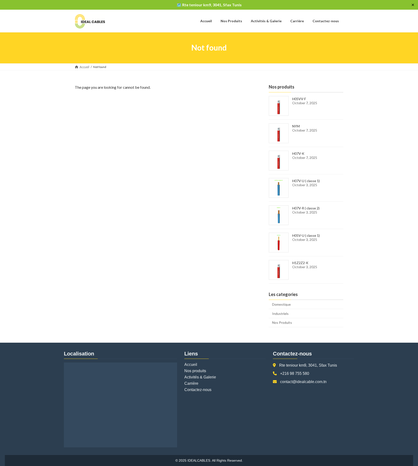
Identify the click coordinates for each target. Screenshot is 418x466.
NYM (296, 126)
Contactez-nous (197, 390)
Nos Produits (282, 322)
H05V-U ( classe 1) (306, 235)
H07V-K (298, 153)
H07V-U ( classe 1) (306, 181)
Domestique (281, 304)
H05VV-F (299, 99)
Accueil (190, 364)
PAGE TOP (404, 447)
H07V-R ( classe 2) (306, 208)
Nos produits (195, 371)
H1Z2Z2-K (300, 263)
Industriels (280, 313)
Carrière (191, 383)
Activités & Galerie (200, 377)
